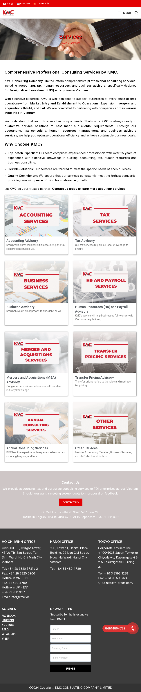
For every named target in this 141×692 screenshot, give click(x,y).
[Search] (136, 13)
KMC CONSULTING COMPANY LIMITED (83, 687)
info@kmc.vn (20, 597)
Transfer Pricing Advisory (94, 377)
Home (64, 43)
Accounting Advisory (22, 241)
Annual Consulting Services (27, 448)
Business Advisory (20, 307)
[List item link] (22, 616)
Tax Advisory (85, 241)
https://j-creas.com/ (119, 583)
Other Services (86, 448)
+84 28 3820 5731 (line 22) (81, 512)
